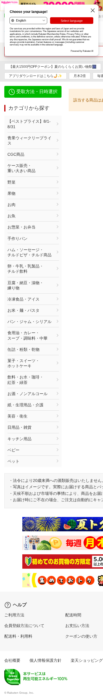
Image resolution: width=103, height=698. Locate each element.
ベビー (13, 450)
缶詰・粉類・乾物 (23, 349)
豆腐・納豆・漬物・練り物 (25, 285)
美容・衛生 (17, 416)
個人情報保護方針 (45, 660)
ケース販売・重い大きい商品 (21, 168)
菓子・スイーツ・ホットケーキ (23, 363)
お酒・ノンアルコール (27, 393)
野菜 (11, 182)
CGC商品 (15, 154)
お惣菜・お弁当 (21, 227)
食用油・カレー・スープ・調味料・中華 (27, 335)
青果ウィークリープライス (29, 140)
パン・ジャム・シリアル (29, 321)
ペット (13, 461)
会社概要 (12, 660)
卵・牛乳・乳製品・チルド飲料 (25, 269)
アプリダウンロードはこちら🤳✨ (35, 76)
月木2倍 (80, 76)
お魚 (11, 216)
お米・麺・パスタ (23, 310)
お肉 (11, 204)
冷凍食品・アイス (23, 299)
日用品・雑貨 (19, 427)
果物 (11, 193)
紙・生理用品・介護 (25, 405)
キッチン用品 (19, 439)
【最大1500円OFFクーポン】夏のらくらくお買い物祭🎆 (52, 67)
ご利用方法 (14, 615)
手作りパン (17, 238)
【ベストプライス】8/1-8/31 (29, 124)
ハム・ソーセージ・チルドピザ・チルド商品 (29, 252)
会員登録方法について (24, 625)
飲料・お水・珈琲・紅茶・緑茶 (25, 379)
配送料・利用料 (18, 636)
